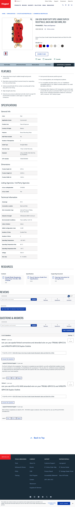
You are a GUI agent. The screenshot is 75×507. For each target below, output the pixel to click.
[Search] (63, 5)
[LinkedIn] (38, 497)
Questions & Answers (64, 65)
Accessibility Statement (50, 475)
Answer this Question (7, 359)
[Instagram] (34, 497)
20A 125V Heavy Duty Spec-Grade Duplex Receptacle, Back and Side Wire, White (33, 353)
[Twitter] (47, 497)
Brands (32, 467)
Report (19, 378)
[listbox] (17, 34)
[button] (31, 19)
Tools (16, 463)
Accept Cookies (64, 503)
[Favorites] (66, 5)
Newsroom (33, 483)
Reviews (48, 65)
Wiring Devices (11, 13)
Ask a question (68, 330)
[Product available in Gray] (55, 46)
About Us (32, 463)
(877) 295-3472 (48, 479)
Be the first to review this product (14, 309)
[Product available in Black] (44, 46)
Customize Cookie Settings (52, 503)
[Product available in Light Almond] (51, 46)
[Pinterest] (43, 497)
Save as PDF (48, 59)
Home (3, 13)
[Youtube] (51, 497)
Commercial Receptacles (40, 13)
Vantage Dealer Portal (67, 471)
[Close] (72, 503)
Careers (32, 479)
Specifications (21, 65)
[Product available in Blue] (47, 46)
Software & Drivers (20, 467)
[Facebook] (30, 497)
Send (39, 59)
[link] (4, 296)
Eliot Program (33, 475)
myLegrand (62, 463)
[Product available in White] (58, 46)
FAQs (16, 471)
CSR (31, 471)
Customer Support (49, 463)
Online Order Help (51, 467)
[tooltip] (71, 296)
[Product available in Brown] (62, 46)
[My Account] (69, 5)
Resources (35, 65)
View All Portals (63, 475)
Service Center (65, 467)
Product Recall (48, 471)
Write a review (50, 29)
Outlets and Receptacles (24, 13)
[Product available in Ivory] (36, 46)
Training (17, 475)
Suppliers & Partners (35, 487)
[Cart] (72, 5)
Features (7, 65)
